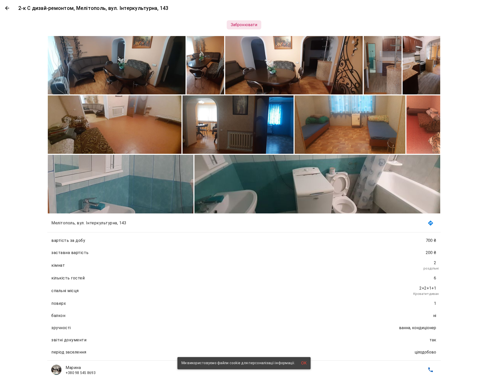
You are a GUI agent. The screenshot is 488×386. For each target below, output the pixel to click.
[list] (244, 296)
